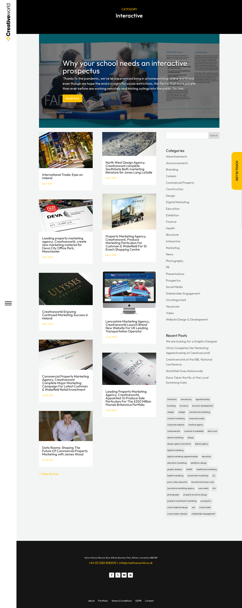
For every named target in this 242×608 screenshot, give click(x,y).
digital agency (201, 444)
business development (202, 406)
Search (214, 135)
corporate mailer (196, 418)
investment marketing (198, 475)
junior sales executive (177, 482)
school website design (177, 507)
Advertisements (176, 156)
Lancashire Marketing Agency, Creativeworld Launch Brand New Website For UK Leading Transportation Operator (128, 326)
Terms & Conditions (121, 601)
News (169, 254)
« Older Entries (49, 474)
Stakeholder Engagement (183, 293)
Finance (171, 222)
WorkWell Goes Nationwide (184, 371)
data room (212, 431)
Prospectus (173, 280)
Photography (174, 261)
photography (173, 494)
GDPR (138, 601)
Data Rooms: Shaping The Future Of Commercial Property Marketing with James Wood (65, 451)
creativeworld (173, 431)
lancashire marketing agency (180, 488)
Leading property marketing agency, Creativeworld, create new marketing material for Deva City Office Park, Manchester (64, 244)
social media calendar (177, 514)
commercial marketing (199, 412)
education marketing (177, 463)
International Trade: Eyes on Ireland (62, 176)
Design (170, 196)
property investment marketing (182, 501)
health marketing (175, 475)
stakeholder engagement (203, 514)
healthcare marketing (206, 469)
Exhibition (172, 215)
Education (173, 209)
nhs (214, 488)
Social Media (174, 287)
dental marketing (175, 437)
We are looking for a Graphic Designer (191, 341)
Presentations (175, 274)
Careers (171, 176)
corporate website (175, 424)
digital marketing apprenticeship (182, 456)
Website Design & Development (187, 319)
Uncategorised (176, 300)
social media (205, 507)
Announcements (177, 163)
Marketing (173, 248)
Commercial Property (180, 183)
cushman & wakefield (193, 431)
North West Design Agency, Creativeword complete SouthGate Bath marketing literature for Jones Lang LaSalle (129, 167)
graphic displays (174, 469)
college (181, 412)
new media (203, 488)
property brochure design (195, 494)
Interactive (173, 241)
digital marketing (175, 450)
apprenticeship (203, 399)
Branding (172, 169)
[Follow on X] (117, 575)
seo (193, 507)
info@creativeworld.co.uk (135, 563)
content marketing (176, 418)
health (189, 469)
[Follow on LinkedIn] (130, 575)
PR (167, 267)
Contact (149, 601)
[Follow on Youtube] (124, 575)
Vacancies (172, 306)
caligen (170, 412)
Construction (174, 189)
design (191, 437)
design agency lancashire (179, 444)
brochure (184, 406)
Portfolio (103, 601)
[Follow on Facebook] (111, 575)
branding (171, 406)
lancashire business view (202, 482)
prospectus (206, 501)
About (91, 601)
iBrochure (172, 235)
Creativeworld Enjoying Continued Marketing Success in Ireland (65, 315)
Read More (72, 98)
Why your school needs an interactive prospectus (125, 66)
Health (170, 228)
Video (170, 313)
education (206, 456)
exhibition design (199, 463)
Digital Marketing (177, 202)
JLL (213, 475)
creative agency (195, 424)
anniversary (186, 399)
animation (172, 399)
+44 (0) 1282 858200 (102, 563)
